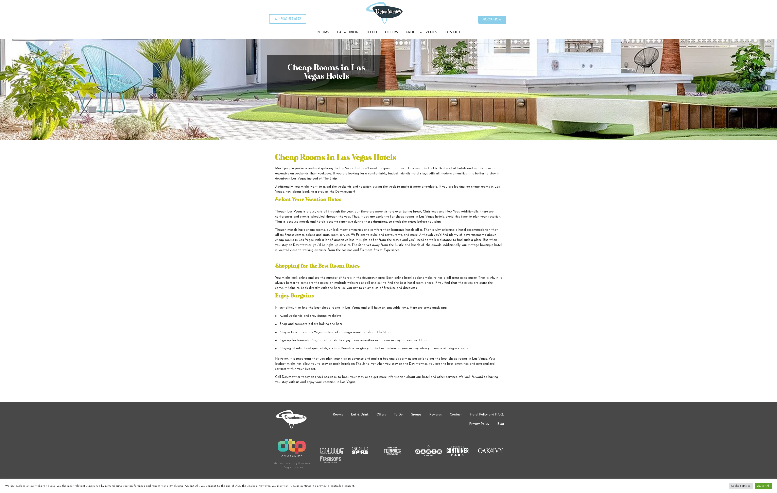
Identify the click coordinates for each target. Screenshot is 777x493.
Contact (456, 414)
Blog (500, 424)
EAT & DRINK (347, 32)
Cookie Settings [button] (740, 486)
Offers (381, 414)
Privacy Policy (479, 424)
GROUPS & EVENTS (421, 32)
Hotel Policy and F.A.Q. (487, 414)
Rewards (435, 414)
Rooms (338, 414)
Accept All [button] (763, 486)
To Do (398, 414)
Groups (416, 414)
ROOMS (323, 32)
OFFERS (391, 32)
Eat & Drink (359, 414)
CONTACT (453, 32)
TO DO (371, 32)
